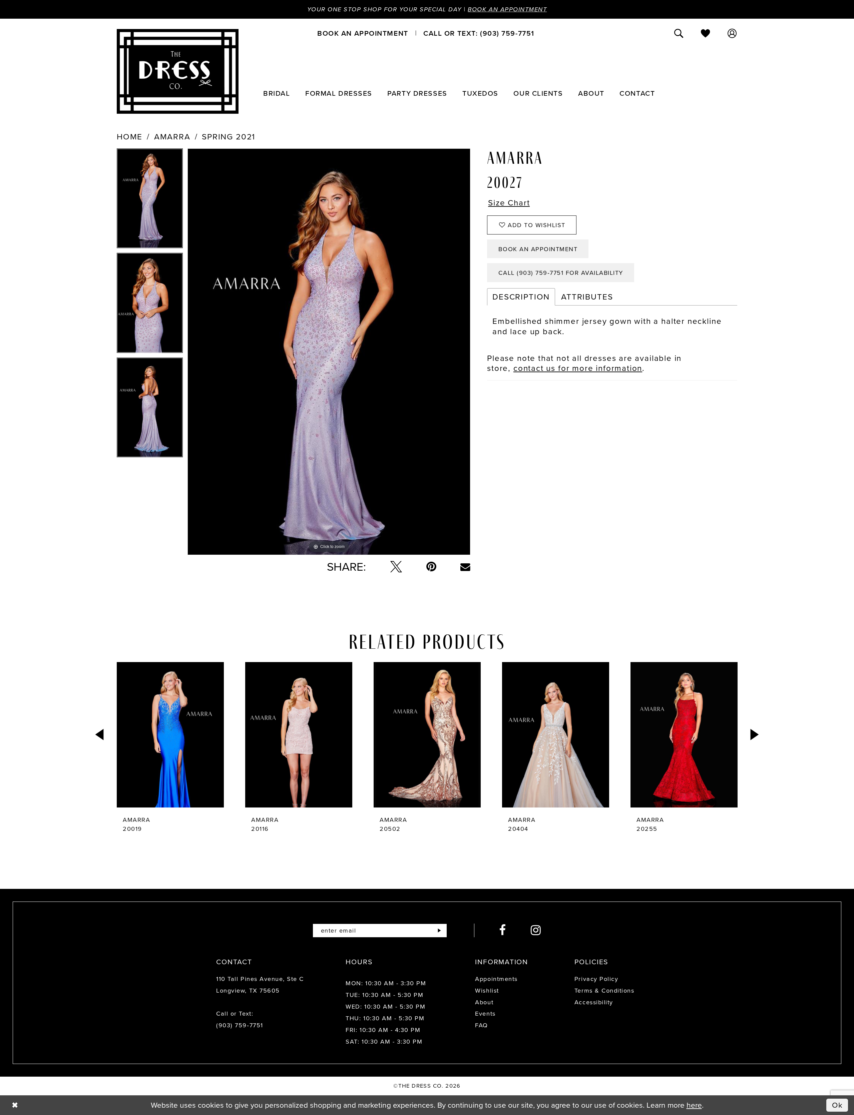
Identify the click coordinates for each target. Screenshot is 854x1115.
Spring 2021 (228, 137)
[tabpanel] (150, 200)
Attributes (587, 297)
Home (129, 137)
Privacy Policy (596, 978)
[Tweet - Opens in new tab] (396, 567)
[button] (732, 33)
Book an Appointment (507, 9)
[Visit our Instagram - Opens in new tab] (536, 930)
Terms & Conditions (604, 990)
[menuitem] (363, 33)
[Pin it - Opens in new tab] (431, 567)
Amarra (172, 137)
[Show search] (679, 33)
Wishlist (487, 990)
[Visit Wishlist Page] (706, 33)
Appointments (496, 978)
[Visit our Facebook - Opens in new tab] (502, 930)
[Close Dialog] (15, 1105)
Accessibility (593, 1002)
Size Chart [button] (509, 203)
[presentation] (170, 734)
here (694, 1105)
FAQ (481, 1025)
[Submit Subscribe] (439, 930)
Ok (837, 1105)
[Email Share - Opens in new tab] (465, 567)
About (484, 1002)
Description (521, 297)
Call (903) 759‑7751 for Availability (560, 272)
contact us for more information (577, 368)
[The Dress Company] (178, 71)
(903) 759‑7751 (239, 1025)
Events (485, 1013)
